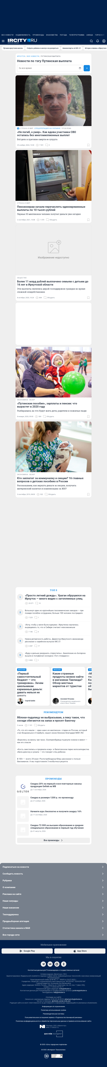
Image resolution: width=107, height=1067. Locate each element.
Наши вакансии (11, 907)
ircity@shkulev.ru (65, 989)
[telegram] (43, 964)
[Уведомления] (97, 41)
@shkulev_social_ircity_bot (61, 1001)
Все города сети (11, 935)
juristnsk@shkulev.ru (79, 991)
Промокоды (38, 35)
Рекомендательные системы (53, 1014)
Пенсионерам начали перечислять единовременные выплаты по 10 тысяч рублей (51, 208)
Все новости (8, 35)
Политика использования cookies (53, 1010)
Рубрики (7, 880)
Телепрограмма (76, 35)
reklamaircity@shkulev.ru (73, 999)
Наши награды (10, 901)
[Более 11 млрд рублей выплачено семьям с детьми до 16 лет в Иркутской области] (53, 250)
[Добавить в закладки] (88, 145)
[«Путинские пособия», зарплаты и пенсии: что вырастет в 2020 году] (53, 372)
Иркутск (21, 56)
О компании (9, 887)
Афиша (90, 35)
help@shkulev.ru (59, 992)
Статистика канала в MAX (16, 928)
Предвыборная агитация (16, 921)
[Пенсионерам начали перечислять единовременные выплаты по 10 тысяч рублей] (53, 175)
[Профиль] (104, 41)
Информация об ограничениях (53, 1006)
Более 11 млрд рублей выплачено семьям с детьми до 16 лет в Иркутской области (52, 283)
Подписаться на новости (16, 867)
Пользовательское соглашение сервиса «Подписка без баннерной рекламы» (53, 1017)
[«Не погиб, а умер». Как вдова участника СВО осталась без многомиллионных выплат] (53, 100)
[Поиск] (91, 41)
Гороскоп (100, 35)
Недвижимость (23, 35)
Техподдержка (11, 914)
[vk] (50, 964)
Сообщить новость (13, 873)
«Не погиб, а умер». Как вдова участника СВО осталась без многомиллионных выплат (46, 133)
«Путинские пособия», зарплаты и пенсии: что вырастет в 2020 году (47, 405)
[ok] (63, 964)
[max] (57, 964)
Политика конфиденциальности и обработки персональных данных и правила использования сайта (53, 1021)
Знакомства (52, 35)
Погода (63, 35)
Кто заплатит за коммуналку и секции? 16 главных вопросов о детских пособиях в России (50, 480)
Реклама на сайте (12, 894)
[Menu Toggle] (3, 41)
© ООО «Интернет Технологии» (53, 1050)
